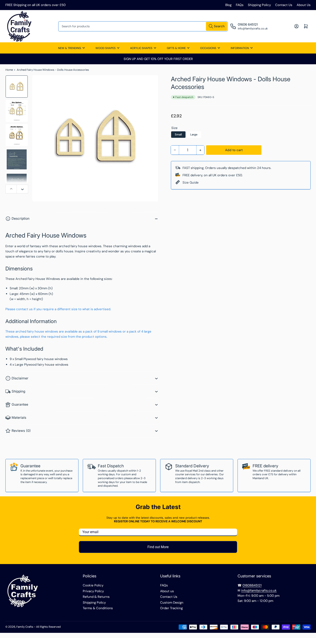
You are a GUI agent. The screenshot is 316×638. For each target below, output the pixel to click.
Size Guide (191, 182)
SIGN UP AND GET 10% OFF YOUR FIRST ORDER (158, 59)
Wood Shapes (105, 48)
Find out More (158, 547)
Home (9, 70)
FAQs (240, 5)
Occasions (208, 48)
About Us (304, 5)
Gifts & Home (176, 48)
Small (178, 134)
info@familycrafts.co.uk (259, 590)
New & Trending (69, 48)
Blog (228, 5)
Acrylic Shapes (141, 48)
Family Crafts (24, 627)
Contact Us (283, 5)
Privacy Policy (93, 591)
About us (167, 591)
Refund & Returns (96, 597)
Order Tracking (171, 608)
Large (194, 134)
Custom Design (171, 602)
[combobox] (143, 26)
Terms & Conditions (98, 608)
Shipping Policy (259, 5)
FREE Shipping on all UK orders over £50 (35, 5)
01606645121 (252, 585)
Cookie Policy (93, 585)
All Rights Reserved (48, 627)
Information (240, 48)
